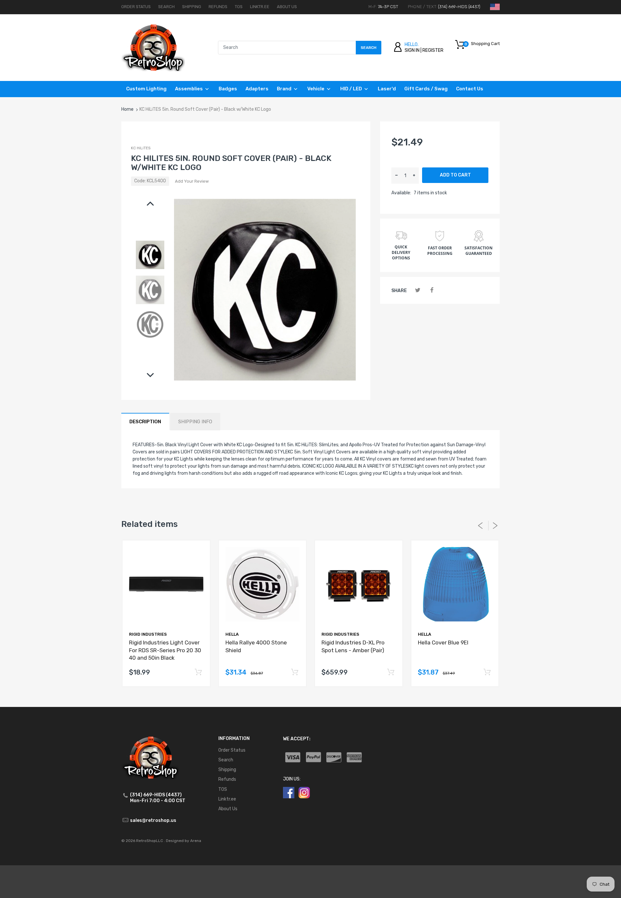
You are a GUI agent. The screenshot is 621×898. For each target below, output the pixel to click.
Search (166, 6)
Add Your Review (192, 181)
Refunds (218, 6)
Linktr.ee (259, 6)
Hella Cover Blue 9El (443, 642)
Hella (232, 634)
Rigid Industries (148, 634)
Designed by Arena (183, 840)
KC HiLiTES (141, 148)
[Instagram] (304, 792)
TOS (239, 6)
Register (432, 50)
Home (127, 109)
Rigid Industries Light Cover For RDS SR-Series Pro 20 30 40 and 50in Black (165, 650)
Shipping (191, 6)
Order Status (136, 6)
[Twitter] (418, 290)
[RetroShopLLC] (153, 47)
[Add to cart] (198, 672)
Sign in (412, 50)
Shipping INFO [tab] (195, 422)
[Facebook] (432, 290)
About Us (287, 6)
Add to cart (455, 175)
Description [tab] (145, 422)
